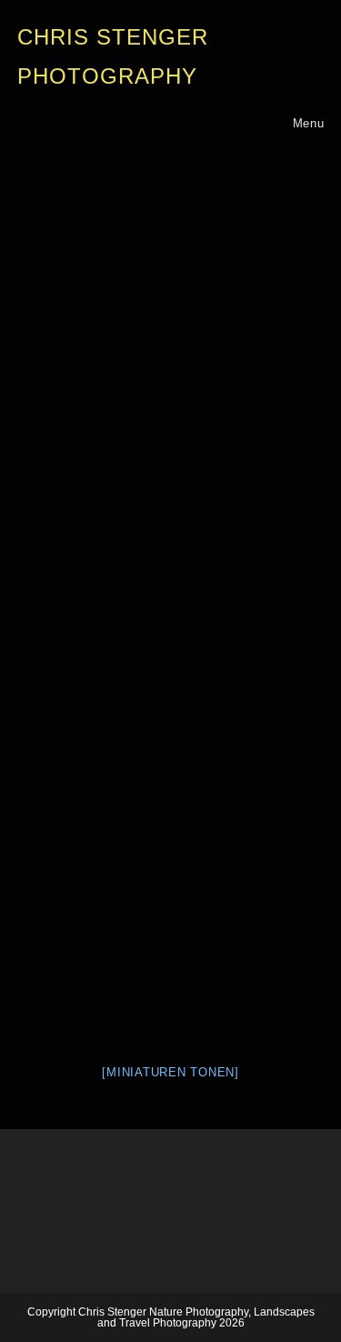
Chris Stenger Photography (112, 56)
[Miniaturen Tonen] (170, 1072)
